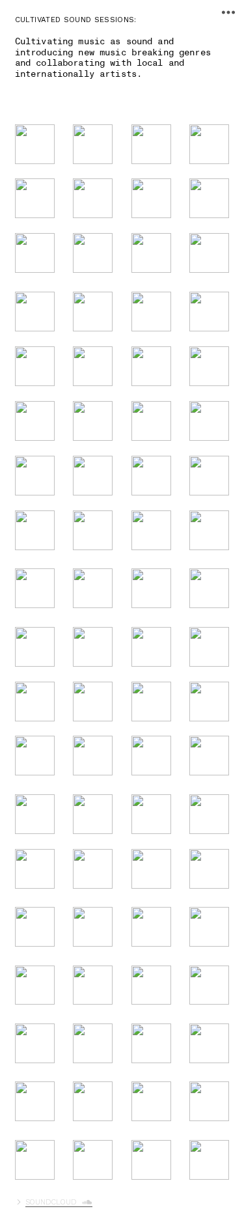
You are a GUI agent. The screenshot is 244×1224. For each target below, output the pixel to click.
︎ (228, 13)
